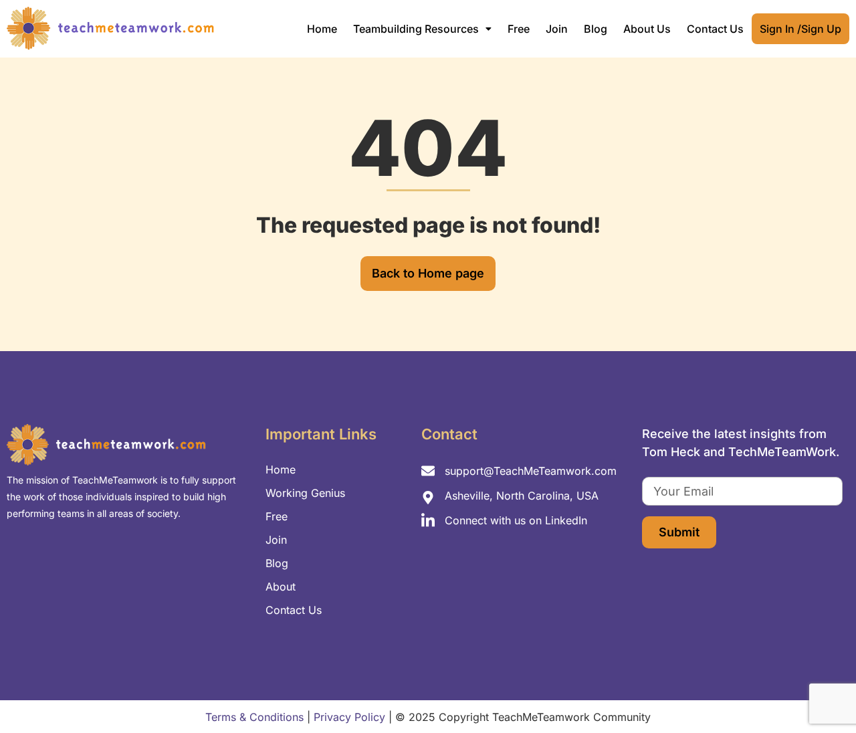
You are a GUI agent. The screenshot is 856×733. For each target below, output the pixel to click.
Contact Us (715, 28)
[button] (422, 28)
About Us (647, 28)
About (280, 586)
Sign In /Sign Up (800, 28)
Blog (595, 28)
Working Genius (305, 493)
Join (557, 28)
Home (322, 28)
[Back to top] (822, 693)
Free (519, 28)
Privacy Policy (349, 717)
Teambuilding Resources (416, 28)
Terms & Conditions (254, 717)
